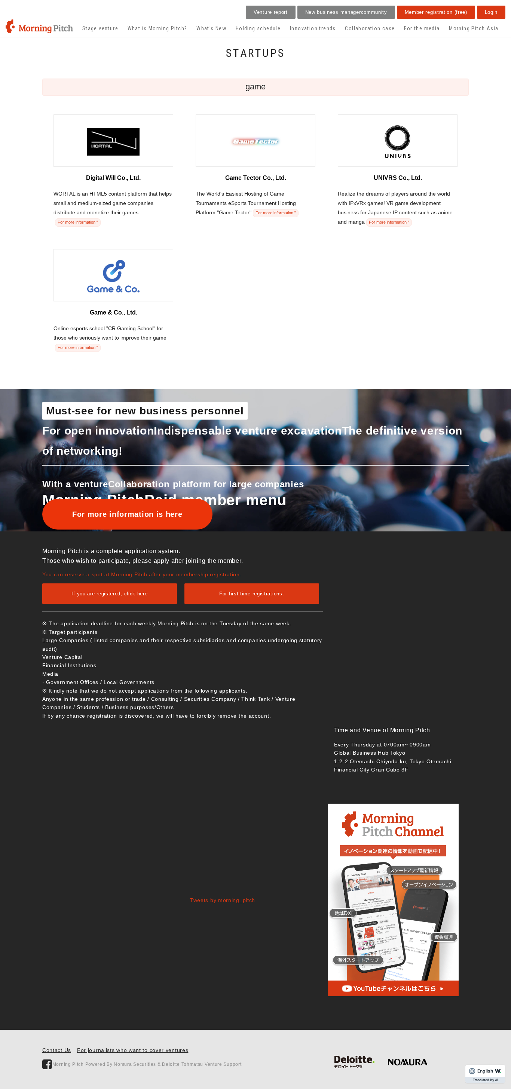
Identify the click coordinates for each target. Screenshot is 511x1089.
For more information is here (127, 514)
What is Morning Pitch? (157, 28)
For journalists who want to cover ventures (132, 1050)
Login (491, 12)
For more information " (78, 222)
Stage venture (100, 28)
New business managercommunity (346, 12)
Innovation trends (313, 28)
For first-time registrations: (251, 593)
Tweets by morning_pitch (222, 900)
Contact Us (56, 1050)
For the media (422, 28)
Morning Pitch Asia (473, 28)
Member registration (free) (436, 12)
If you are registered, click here (109, 593)
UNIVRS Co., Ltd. (398, 178)
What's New (211, 28)
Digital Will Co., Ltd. (113, 178)
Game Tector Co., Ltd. (255, 178)
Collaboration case (370, 28)
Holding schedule (258, 28)
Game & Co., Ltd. (113, 312)
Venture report (271, 12)
